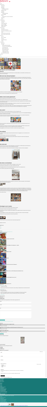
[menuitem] (22, 3)
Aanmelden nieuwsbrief (3, 388)
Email (1, 352)
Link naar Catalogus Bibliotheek (4, 335)
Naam (1, 301)
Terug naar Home (6, 231)
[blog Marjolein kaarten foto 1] (10, 68)
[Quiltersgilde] (5, 2)
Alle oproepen (2, 333)
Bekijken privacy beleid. (17, 373)
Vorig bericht (1, 231)
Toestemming (2, 369)
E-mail (1, 304)
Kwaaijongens (6, 395)
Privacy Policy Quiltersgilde (3, 391)
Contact (1, 383)
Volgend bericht (10, 231)
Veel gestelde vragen (3, 390)
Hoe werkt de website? (3, 389)
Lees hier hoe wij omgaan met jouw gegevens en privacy (6, 321)
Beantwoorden (2, 289)
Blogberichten (2, 387)
